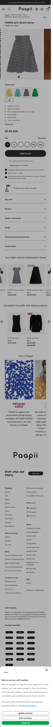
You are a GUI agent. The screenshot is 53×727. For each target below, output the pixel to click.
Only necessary (25, 718)
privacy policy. (29, 705)
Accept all (25, 723)
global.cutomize (25, 713)
